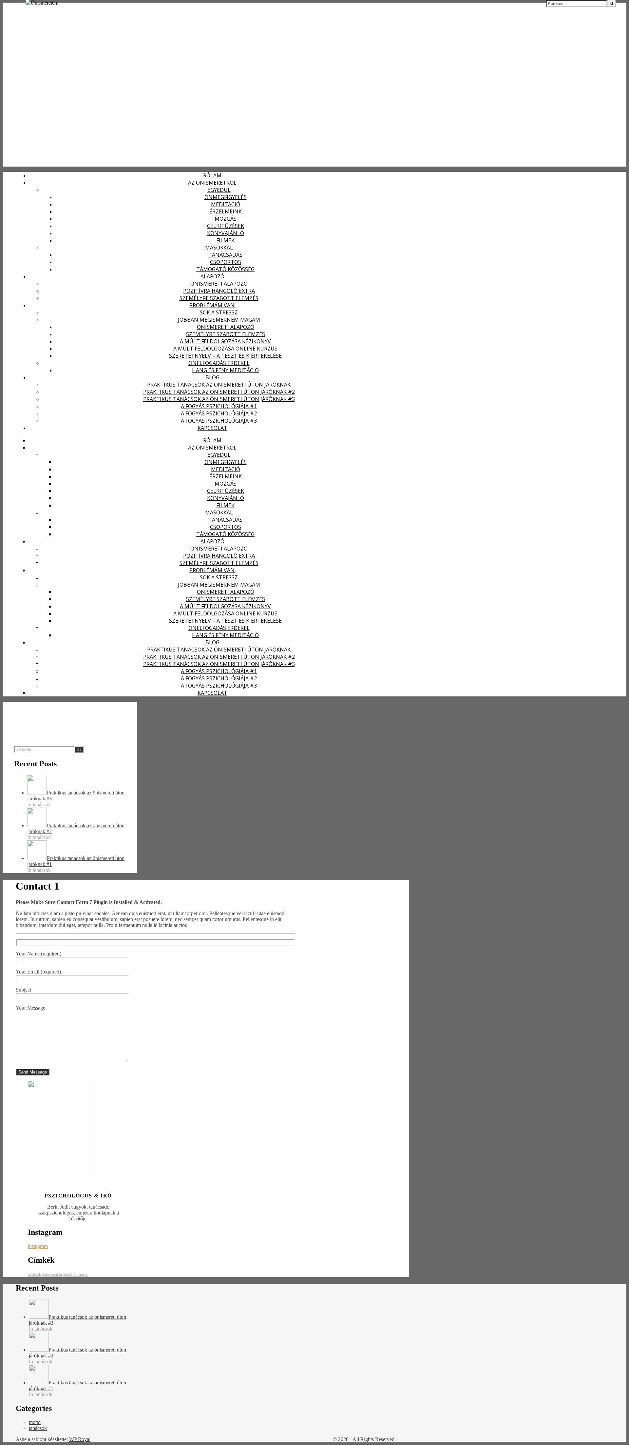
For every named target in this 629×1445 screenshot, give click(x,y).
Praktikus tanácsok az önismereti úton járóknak (219, 384)
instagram (38, 1246)
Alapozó (212, 276)
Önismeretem (19, 6)
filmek (225, 240)
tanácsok (34, 1274)
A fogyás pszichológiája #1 (219, 406)
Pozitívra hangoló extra (219, 290)
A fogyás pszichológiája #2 (219, 413)
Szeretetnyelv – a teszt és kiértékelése (225, 355)
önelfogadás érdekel (219, 363)
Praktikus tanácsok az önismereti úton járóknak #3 (219, 399)
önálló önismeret (75, 1274)
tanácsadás (225, 254)
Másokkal (219, 247)
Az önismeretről (212, 182)
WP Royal (79, 1439)
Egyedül (219, 189)
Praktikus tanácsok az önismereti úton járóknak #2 (219, 391)
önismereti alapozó (219, 283)
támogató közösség (225, 269)
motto (35, 1422)
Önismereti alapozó (225, 327)
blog (212, 377)
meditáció (225, 204)
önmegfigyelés (225, 197)
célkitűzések (225, 226)
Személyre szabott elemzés (219, 298)
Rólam (212, 175)
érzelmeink (225, 211)
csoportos (225, 262)
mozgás (226, 218)
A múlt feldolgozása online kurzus (225, 348)
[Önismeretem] (42, 3)
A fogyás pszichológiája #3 (219, 420)
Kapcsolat (212, 427)
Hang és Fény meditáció (225, 370)
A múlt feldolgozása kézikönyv (225, 341)
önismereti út (52, 1274)
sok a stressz (219, 312)
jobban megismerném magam (219, 319)
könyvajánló (225, 233)
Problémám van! (212, 305)
